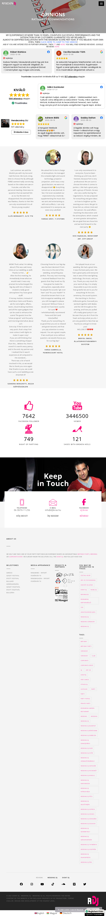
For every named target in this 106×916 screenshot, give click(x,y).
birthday (84, 641)
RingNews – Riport (39, 573)
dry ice (88, 670)
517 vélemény (71, 76)
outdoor (84, 689)
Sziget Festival (12, 576)
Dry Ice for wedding (88, 580)
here (62, 44)
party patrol (85, 699)
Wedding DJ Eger (87, 748)
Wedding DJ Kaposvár (88, 766)
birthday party (86, 646)
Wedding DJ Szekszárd (88, 819)
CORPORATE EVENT (16, 557)
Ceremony (84, 656)
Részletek (80, 910)
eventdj (83, 675)
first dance (85, 679)
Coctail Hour (85, 575)
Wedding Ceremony (88, 622)
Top (82, 607)
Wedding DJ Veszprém (88, 849)
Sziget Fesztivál (13, 587)
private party (85, 703)
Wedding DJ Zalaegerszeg (85, 855)
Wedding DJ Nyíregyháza (85, 790)
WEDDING (93, 554)
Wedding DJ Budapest (88, 726)
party (93, 689)
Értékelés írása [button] (21, 132)
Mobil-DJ (94, 590)
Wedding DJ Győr (87, 753)
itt (54, 44)
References (85, 594)
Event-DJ (84, 590)
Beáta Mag (69, 52)
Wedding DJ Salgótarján (85, 802)
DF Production (59, 898)
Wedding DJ (85, 626)
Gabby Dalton (52, 117)
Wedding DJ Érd (86, 862)
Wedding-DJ (85, 617)
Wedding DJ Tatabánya (89, 844)
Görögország (12, 584)
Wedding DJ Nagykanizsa (85, 781)
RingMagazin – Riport (40, 578)
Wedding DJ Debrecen (88, 735)
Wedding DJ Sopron (88, 809)
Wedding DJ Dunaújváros (85, 741)
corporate (85, 660)
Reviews (39, 878)
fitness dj (84, 684)
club (93, 656)
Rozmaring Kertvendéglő (86, 600)
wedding (84, 716)
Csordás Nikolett (90, 117)
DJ (81, 670)
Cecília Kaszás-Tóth (21, 52)
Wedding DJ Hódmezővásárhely (88, 759)
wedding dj (85, 721)
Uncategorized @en (88, 612)
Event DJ (65, 878)
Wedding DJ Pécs (86, 796)
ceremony (84, 651)
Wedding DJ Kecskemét (89, 771)
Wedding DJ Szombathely (85, 830)
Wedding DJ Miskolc (88, 775)
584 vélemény (15, 98)
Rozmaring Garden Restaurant (87, 709)
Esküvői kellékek (87, 585)
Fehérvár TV (36, 576)
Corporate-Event (87, 665)
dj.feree (84, 510)
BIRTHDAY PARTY (83, 554)
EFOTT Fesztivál (13, 590)
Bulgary (10, 581)
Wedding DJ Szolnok (88, 823)
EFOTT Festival (12, 578)
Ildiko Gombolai (55, 87)
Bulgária (10, 593)
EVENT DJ (59, 557)
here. (57, 47)
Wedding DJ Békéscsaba (89, 730)
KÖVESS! (84, 515)
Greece (9, 573)
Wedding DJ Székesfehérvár (86, 838)
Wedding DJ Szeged (87, 814)
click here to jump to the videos (59, 42)
